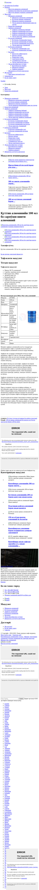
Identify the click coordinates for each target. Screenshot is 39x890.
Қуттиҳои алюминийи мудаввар (22, 41)
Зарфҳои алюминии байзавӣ (21, 29)
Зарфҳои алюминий (14, 28)
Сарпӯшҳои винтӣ (18, 59)
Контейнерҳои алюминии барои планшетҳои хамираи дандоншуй (20, 530)
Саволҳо (7, 630)
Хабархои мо (9, 76)
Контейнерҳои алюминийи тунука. (12, 636)
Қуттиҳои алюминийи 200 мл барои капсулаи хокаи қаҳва (20, 496)
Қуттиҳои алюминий (15, 38)
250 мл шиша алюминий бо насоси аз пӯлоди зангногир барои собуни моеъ (18, 421)
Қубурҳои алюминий (15, 47)
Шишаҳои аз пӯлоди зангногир (18, 71)
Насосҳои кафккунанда (19, 53)
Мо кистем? (8, 72)
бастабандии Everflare (12, 5)
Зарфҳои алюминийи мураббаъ (22, 35)
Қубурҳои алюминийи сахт (21, 48)
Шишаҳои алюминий (15, 16)
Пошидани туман (17, 57)
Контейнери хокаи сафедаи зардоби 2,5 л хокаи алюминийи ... (19, 544)
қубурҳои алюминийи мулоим (22, 50)
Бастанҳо (11, 52)
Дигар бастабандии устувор (17, 64)
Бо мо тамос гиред (10, 78)
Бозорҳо (7, 7)
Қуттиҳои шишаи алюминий (21, 19)
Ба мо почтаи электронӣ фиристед (12, 254)
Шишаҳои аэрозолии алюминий (22, 17)
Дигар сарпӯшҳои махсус (20, 62)
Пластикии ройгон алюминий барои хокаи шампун (20, 507)
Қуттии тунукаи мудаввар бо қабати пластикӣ (22, 418)
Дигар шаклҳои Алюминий (21, 45)
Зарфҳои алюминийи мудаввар (22, 33)
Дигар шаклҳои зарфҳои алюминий (23, 36)
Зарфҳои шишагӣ (17, 69)
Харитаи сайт (16, 635)
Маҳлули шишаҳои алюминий (18, 9)
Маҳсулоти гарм (6, 635)
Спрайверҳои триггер (19, 60)
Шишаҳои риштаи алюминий (21, 21)
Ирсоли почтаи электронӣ (9, 643)
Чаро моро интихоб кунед (16, 74)
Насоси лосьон (17, 55)
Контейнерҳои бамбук (19, 66)
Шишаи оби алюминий (8, 640)
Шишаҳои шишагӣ (18, 67)
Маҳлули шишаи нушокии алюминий (20, 12)
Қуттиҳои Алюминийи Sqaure (22, 40)
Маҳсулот (8, 14)
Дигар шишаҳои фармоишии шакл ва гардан (22, 105)
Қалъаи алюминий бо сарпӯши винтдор (21, 638)
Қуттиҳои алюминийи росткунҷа (23, 43)
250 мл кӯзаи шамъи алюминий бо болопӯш (17, 518)
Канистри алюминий (15, 26)
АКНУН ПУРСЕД (7, 566)
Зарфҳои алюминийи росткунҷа (22, 31)
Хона (6, 87)
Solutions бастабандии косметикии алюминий (23, 11)
